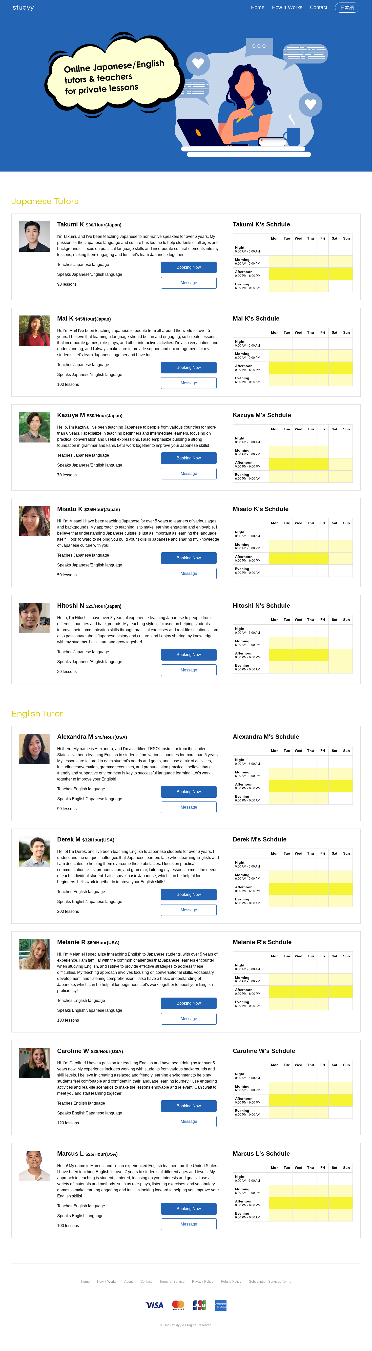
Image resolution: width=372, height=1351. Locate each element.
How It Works (287, 7)
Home (257, 7)
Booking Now (189, 267)
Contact (318, 7)
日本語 (347, 7)
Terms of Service (171, 1281)
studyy (23, 7)
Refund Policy (231, 1281)
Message (189, 283)
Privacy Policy (202, 1281)
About (128, 1281)
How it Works (107, 1281)
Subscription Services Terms (270, 1281)
